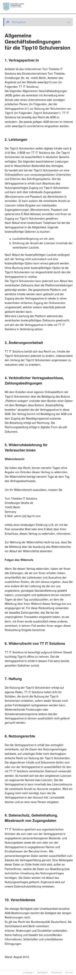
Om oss (69, 972)
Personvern (56, 972)
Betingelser (42, 972)
